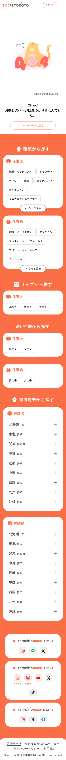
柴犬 (26, 180)
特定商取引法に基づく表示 (42, 743)
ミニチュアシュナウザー (23, 198)
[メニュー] (61, 5)
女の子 (28, 349)
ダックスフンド (46, 180)
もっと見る (34, 208)
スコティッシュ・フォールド (26, 241)
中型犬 (28, 307)
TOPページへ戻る (33, 125)
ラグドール (15, 259)
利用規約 (49, 748)
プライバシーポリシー (25, 748)
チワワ (13, 180)
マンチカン (46, 232)
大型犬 (43, 307)
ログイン (49, 5)
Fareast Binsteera (49, 94)
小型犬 (13, 307)
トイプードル (47, 171)
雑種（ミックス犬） (20, 171)
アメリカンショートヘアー (24, 250)
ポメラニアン (17, 189)
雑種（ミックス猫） (20, 232)
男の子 (13, 349)
